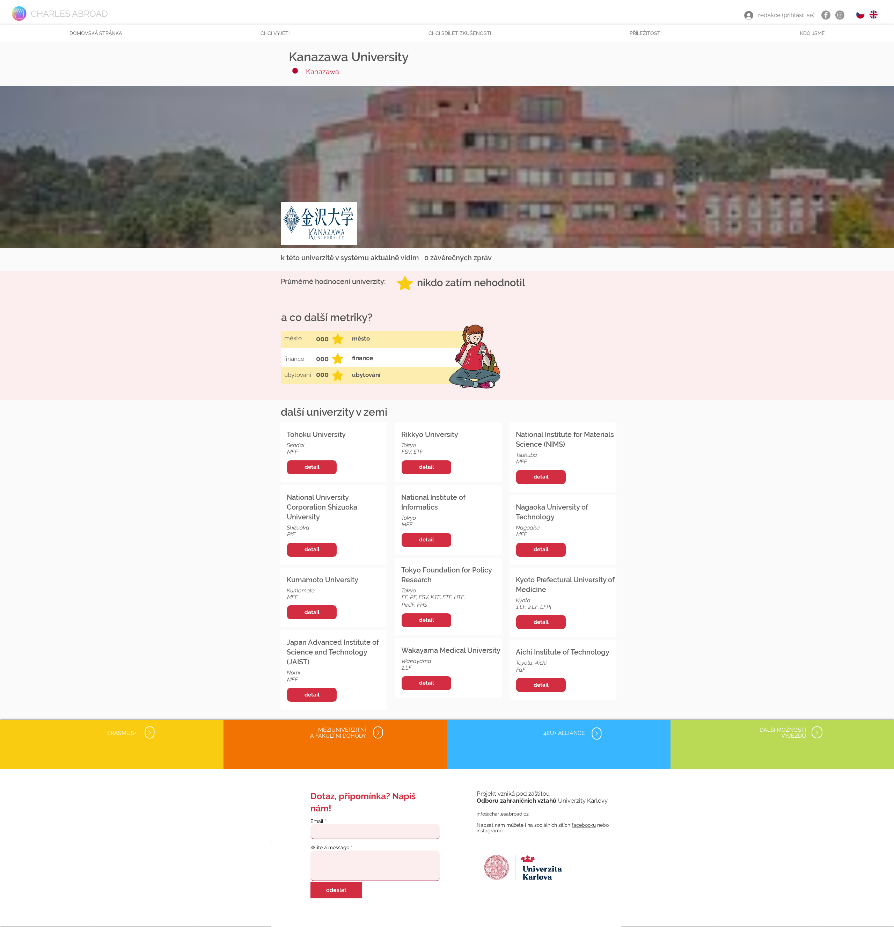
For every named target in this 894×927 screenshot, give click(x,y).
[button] (275, 33)
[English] (873, 14)
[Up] (149, 733)
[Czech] (860, 14)
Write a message (329, 847)
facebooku (584, 825)
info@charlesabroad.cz (503, 814)
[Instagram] (839, 15)
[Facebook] (825, 15)
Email (316, 821)
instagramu (490, 830)
